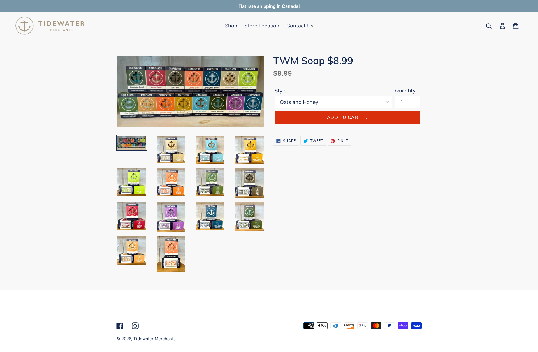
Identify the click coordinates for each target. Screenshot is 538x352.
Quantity (405, 91)
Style (280, 91)
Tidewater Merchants (154, 338)
